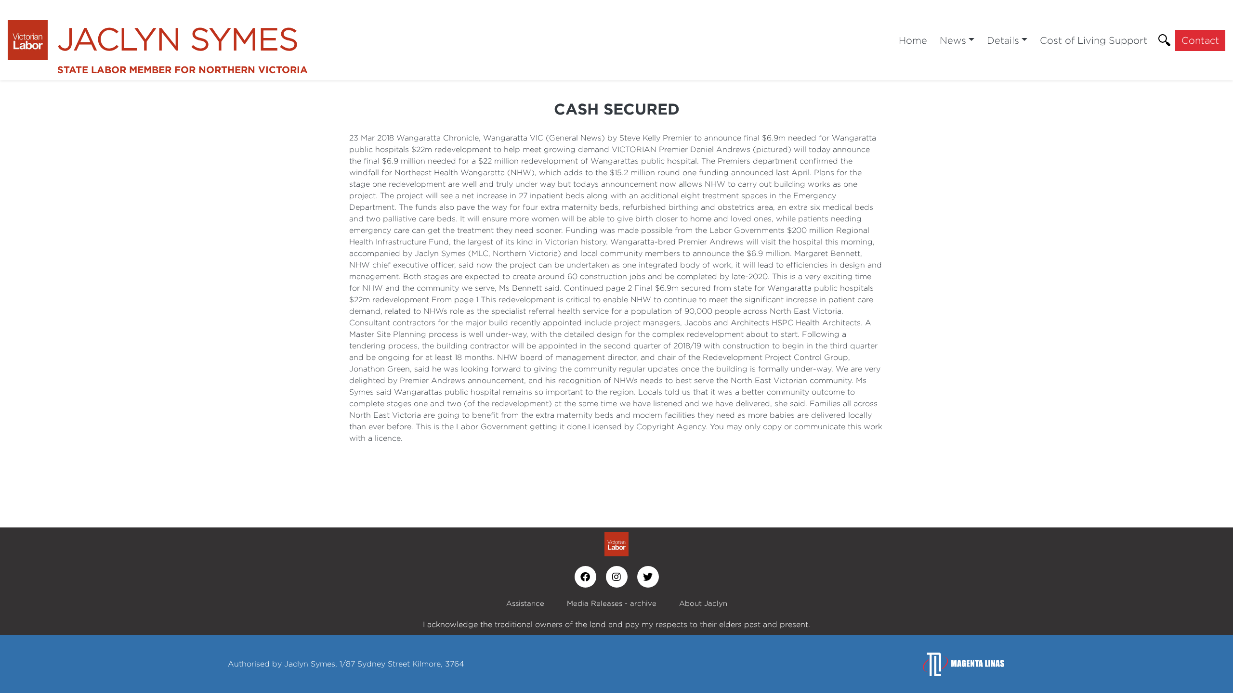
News (953, 40)
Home (913, 40)
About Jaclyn (703, 603)
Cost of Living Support (1093, 40)
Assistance (525, 603)
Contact (1200, 40)
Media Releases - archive (611, 603)
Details (1003, 40)
